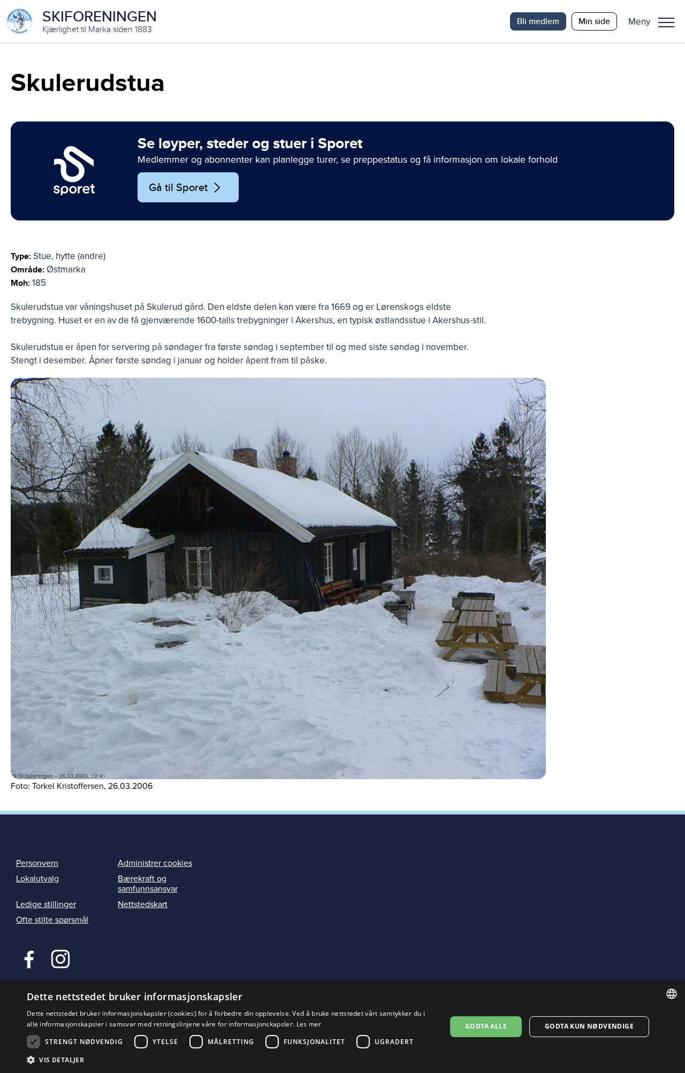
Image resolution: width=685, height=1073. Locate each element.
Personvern (37, 863)
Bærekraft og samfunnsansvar (148, 883)
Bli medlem (538, 21)
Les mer (309, 1024)
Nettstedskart (143, 904)
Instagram (60, 958)
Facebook (26, 958)
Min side (594, 21)
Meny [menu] (666, 21)
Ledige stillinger (46, 904)
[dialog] (342, 1026)
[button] (655, 21)
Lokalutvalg (37, 878)
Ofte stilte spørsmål (52, 920)
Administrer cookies (155, 863)
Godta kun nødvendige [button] (589, 1026)
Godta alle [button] (486, 1026)
